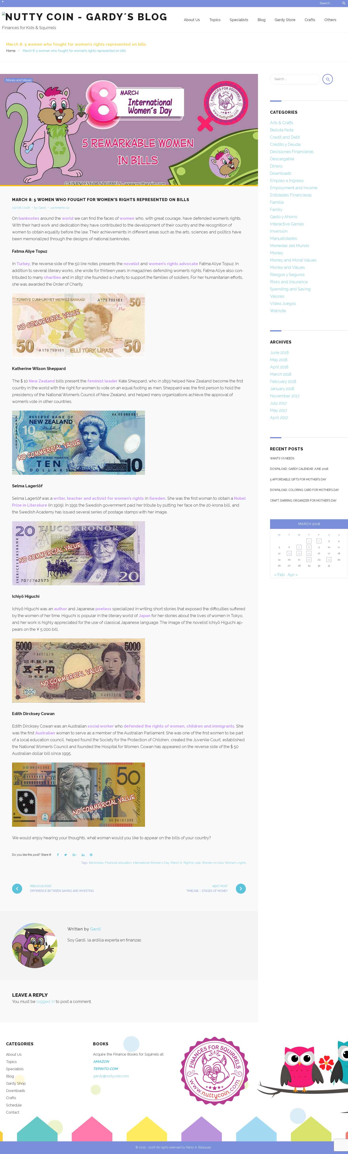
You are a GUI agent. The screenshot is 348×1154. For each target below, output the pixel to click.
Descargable (282, 158)
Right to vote (192, 863)
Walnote (278, 310)
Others (330, 20)
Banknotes (96, 863)
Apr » (293, 574)
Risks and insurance (289, 281)
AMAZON (101, 1061)
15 (309, 553)
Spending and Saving (290, 289)
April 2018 (279, 367)
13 (289, 553)
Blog (261, 20)
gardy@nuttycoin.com (111, 1076)
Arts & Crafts (281, 122)
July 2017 (278, 403)
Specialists (239, 20)
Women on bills (213, 863)
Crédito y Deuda (285, 144)
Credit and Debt (285, 137)
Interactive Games (287, 224)
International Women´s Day (151, 863)
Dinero (276, 166)
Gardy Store (285, 20)
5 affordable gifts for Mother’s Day (298, 479)
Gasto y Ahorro (283, 216)
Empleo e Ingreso (286, 180)
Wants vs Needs (282, 458)
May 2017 (278, 410)
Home (10, 51)
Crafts (310, 20)
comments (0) (60, 208)
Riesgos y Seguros (287, 274)
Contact (12, 1112)
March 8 (176, 863)
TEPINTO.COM (105, 1069)
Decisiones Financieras (292, 151)
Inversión (278, 231)
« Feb (279, 574)
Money (276, 252)
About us (192, 20)
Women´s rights (235, 863)
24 (329, 559)
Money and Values (18, 80)
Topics (215, 20)
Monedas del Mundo (289, 245)
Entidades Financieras (291, 195)
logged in (45, 1001)
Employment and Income (294, 187)
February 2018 (283, 381)
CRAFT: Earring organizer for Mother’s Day (303, 500)
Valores (277, 296)
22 (309, 559)
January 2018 (282, 388)
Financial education (118, 863)
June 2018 (279, 352)
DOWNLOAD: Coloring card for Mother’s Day (304, 490)
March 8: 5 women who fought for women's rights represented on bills (100, 199)
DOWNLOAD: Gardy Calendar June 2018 (299, 468)
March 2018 (280, 374)
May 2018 (278, 359)
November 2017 (285, 396)
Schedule (14, 1105)
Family (276, 209)
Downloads (280, 173)
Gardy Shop (16, 1083)
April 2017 (279, 417)
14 (299, 553)
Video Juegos (283, 303)
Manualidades (283, 238)
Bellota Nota (281, 130)
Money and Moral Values (293, 260)
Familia (277, 202)
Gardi (42, 208)
